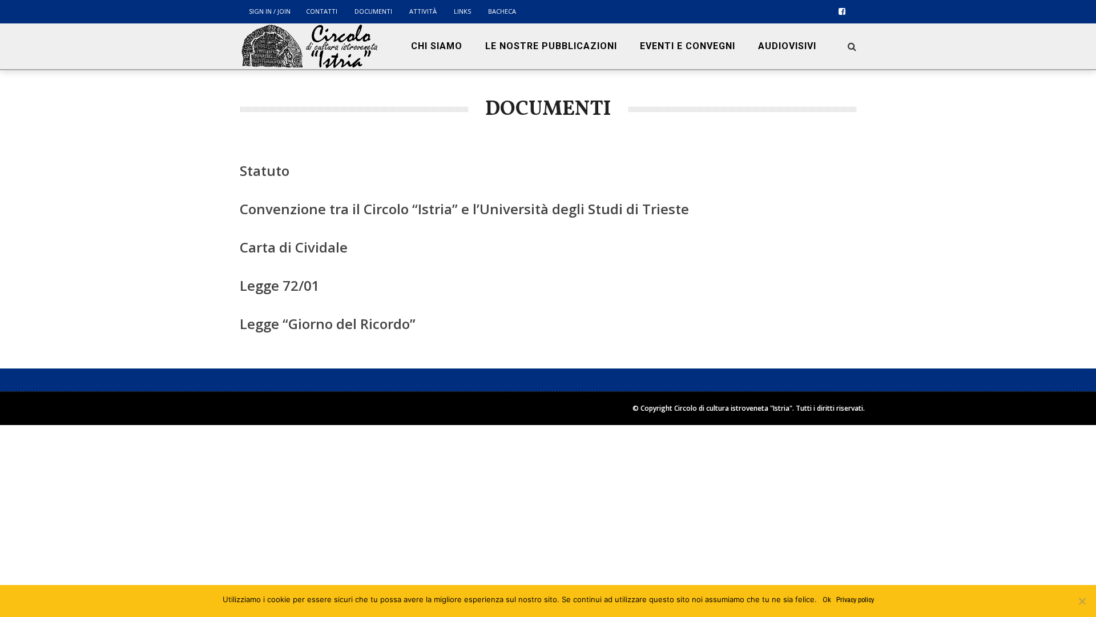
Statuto (264, 170)
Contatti (321, 11)
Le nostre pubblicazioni (551, 46)
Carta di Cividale (294, 247)
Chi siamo (436, 46)
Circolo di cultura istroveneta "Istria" (733, 408)
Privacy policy (855, 599)
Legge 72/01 (280, 285)
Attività (423, 11)
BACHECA (502, 11)
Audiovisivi (787, 46)
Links (462, 11)
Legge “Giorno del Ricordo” (328, 323)
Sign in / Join (270, 11)
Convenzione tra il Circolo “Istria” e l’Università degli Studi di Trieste (464, 208)
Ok (827, 599)
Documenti (373, 11)
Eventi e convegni (687, 46)
